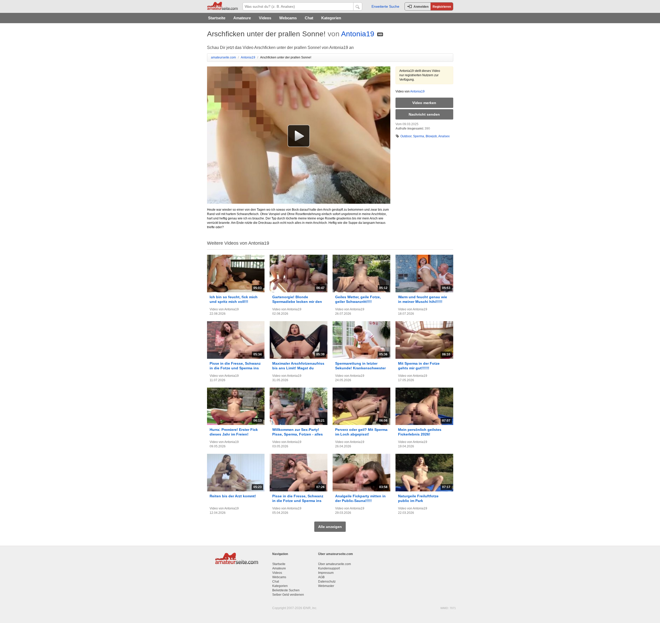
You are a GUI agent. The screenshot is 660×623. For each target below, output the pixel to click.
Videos (265, 18)
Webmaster (326, 586)
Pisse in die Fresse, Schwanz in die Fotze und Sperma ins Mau (235, 368)
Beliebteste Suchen (286, 590)
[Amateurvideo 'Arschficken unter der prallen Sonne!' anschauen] (298, 135)
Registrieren (442, 6)
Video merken (424, 103)
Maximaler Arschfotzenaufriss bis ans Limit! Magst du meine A (298, 368)
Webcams (288, 18)
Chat (309, 18)
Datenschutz (327, 581)
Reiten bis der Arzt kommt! (233, 496)
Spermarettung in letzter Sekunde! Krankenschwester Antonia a (360, 368)
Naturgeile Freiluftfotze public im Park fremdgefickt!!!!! (418, 500)
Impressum (326, 573)
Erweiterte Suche (385, 6)
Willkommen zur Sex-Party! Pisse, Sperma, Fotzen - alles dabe (297, 434)
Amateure (242, 18)
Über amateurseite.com (334, 564)
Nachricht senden (424, 114)
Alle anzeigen (330, 527)
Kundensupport (329, 568)
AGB (321, 577)
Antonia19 (357, 34)
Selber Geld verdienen (288, 594)
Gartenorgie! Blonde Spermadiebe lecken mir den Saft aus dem (297, 301)
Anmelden (421, 6)
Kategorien (331, 18)
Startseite (216, 18)
